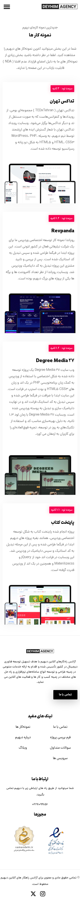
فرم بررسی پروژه (60, 737)
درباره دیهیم (23, 737)
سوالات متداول (60, 748)
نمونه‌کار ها (23, 727)
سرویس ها (60, 758)
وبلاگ (23, 748)
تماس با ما (60, 727)
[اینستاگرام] (44, 894)
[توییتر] (35, 894)
